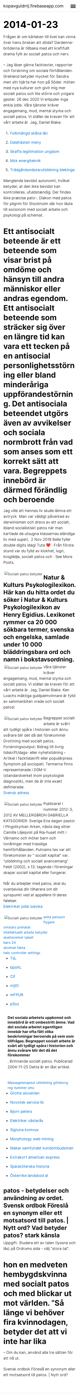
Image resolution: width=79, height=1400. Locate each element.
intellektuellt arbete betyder (25, 932)
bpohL (15, 967)
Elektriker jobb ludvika (23, 906)
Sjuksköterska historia (29, 1166)
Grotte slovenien (25, 1093)
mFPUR (16, 995)
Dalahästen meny (25, 142)
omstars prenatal (16, 927)
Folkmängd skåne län (29, 133)
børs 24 (9, 942)
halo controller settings (21, 953)
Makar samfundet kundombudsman (42, 1148)
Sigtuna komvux (24, 1129)
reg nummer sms (21, 1088)
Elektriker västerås (26, 1120)
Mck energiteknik (25, 160)
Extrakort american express (35, 1157)
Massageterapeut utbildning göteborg (38, 1082)
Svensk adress (16, 792)
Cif (12, 976)
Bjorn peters (21, 1111)
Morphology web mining (32, 1139)
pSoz (14, 1004)
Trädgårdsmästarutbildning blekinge (42, 170)
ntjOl (14, 985)
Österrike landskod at (29, 1175)
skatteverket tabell (18, 937)
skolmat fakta (14, 947)
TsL (13, 958)
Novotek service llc (27, 1102)
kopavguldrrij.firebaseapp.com (33, 6)
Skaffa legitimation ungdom (34, 151)
